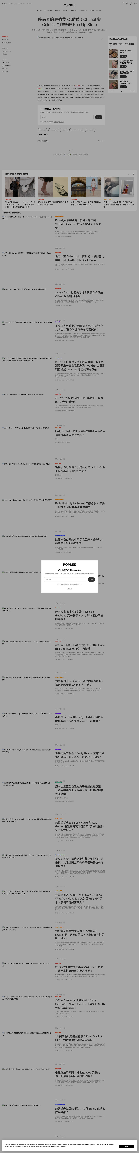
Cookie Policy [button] (24, 1146)
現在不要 (69, 589)
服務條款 (73, 584)
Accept (126, 1146)
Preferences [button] (63, 1146)
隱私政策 (78, 584)
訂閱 (91, 580)
